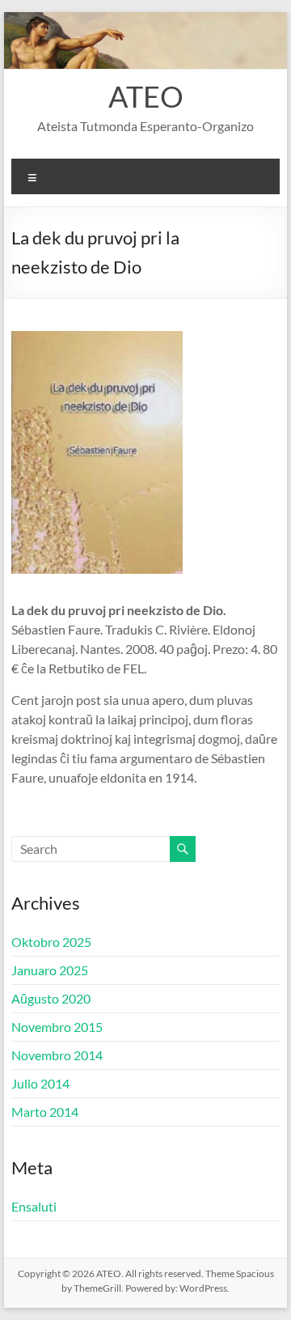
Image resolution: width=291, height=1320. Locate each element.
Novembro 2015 (57, 1026)
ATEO (145, 96)
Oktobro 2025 (51, 941)
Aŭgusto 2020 (51, 998)
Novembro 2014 (57, 1055)
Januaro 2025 (49, 970)
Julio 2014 (40, 1083)
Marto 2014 (44, 1111)
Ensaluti (34, 1206)
